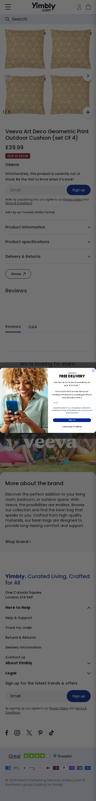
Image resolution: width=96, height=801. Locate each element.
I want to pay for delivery (72, 427)
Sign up (72, 420)
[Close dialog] (93, 370)
